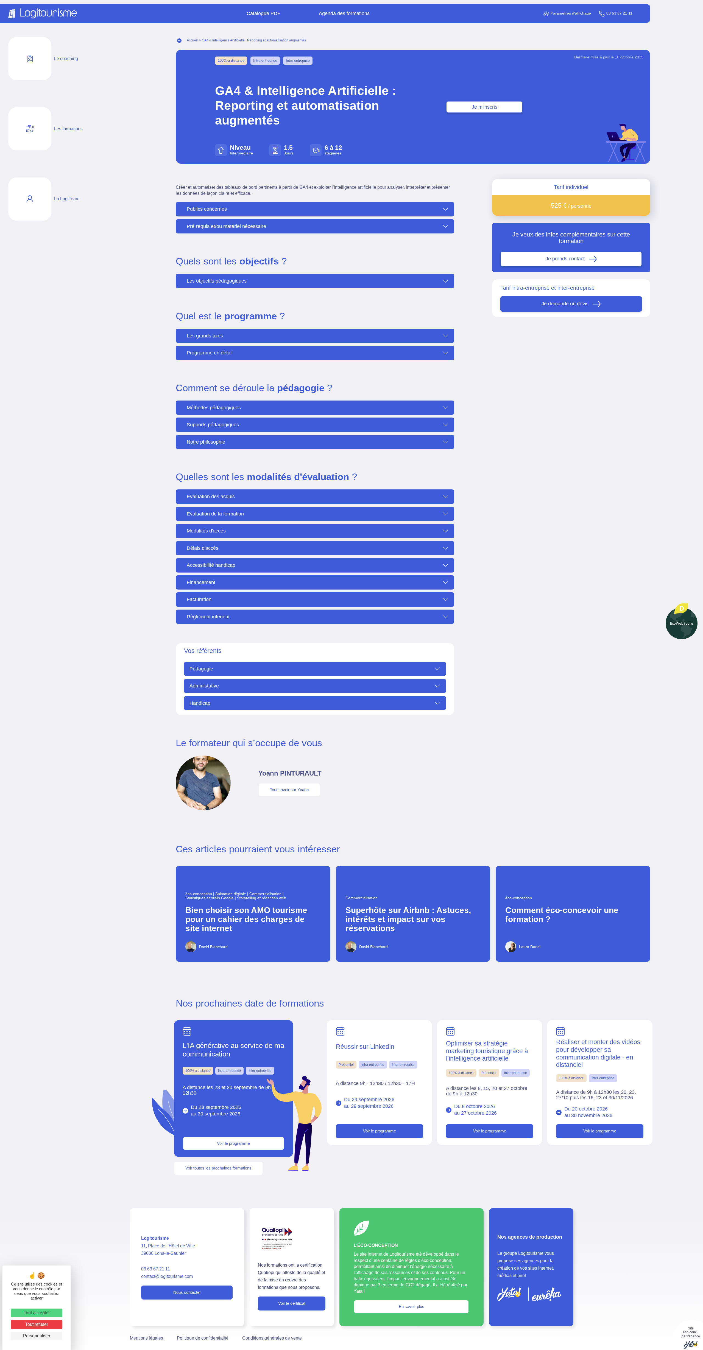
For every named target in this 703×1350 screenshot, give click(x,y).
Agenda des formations (344, 13)
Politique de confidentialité (202, 1338)
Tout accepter (37, 1312)
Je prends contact (565, 258)
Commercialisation (267, 894)
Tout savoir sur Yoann (289, 789)
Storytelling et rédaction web (261, 898)
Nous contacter (187, 1292)
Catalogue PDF (263, 13)
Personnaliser (36, 1336)
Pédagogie (201, 669)
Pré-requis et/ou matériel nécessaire (226, 226)
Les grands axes (205, 336)
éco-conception (200, 894)
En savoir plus (411, 1306)
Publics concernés (207, 209)
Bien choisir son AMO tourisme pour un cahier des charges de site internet (246, 919)
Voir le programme (233, 1143)
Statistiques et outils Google (211, 898)
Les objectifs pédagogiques (217, 281)
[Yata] (509, 1294)
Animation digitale (232, 894)
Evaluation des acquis (211, 496)
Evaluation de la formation (215, 514)
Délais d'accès (202, 548)
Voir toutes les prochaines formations (218, 1168)
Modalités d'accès (206, 531)
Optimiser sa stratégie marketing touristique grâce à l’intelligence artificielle (487, 1051)
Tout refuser (36, 1324)
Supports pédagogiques (213, 424)
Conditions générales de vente (272, 1338)
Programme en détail (210, 353)
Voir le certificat (291, 1303)
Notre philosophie (206, 442)
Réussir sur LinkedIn (365, 1046)
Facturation (199, 599)
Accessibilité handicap (211, 565)
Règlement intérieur (208, 616)
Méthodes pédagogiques (214, 407)
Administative (204, 686)
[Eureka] (546, 1294)
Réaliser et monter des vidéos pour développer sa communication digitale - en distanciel (598, 1053)
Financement (201, 582)
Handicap (199, 703)
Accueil (192, 40)
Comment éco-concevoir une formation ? (561, 915)
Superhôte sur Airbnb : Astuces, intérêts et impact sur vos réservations (408, 919)
